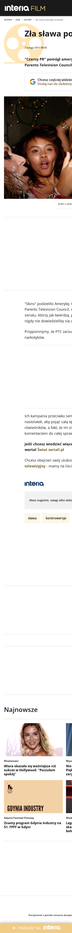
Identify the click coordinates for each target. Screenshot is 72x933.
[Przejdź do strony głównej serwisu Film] (38, 8)
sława (32, 518)
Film (18, 19)
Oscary (28, 19)
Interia (8, 19)
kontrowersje (56, 518)
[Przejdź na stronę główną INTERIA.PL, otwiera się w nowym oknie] (17, 8)
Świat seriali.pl (50, 449)
